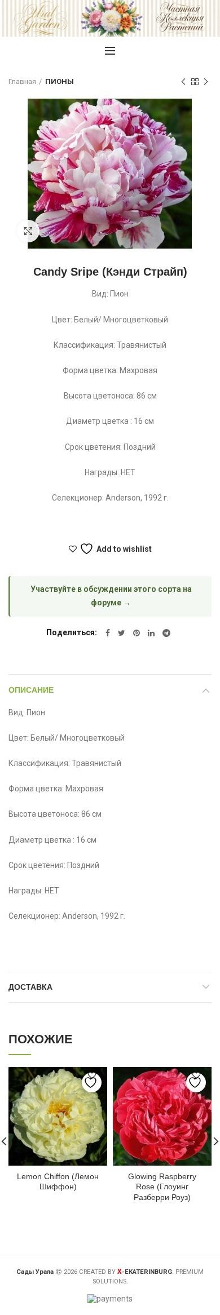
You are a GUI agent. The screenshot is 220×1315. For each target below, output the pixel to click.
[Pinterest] (136, 633)
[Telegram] (166, 633)
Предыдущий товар (183, 81)
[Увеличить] (28, 231)
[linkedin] (151, 633)
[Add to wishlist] (92, 1082)
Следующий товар (206, 81)
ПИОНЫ (59, 81)
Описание (31, 689)
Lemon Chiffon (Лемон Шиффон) (58, 1181)
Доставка (30, 986)
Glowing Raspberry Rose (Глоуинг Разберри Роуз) (162, 1186)
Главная (22, 81)
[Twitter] (121, 633)
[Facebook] (108, 633)
